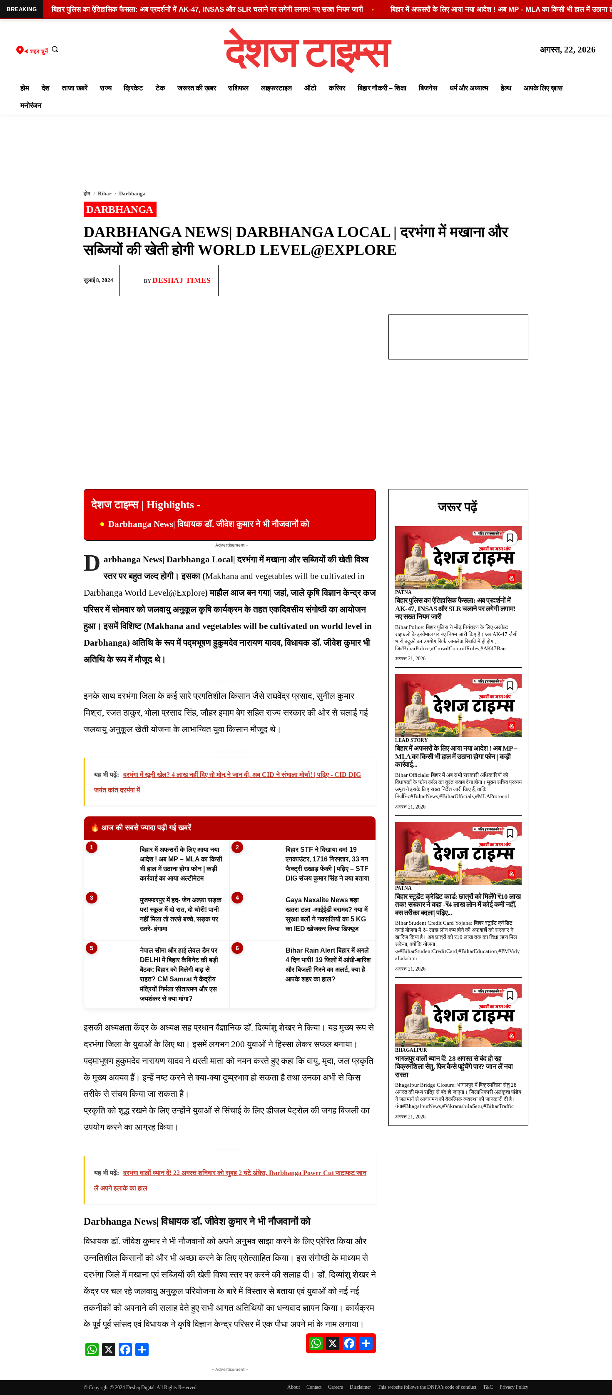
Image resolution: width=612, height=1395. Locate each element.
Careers (335, 1387)
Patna (403, 592)
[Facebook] (461, 280)
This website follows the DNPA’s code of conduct (427, 1387)
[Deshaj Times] (135, 280)
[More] (519, 280)
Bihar (105, 193)
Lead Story (411, 740)
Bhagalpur (411, 1050)
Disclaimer (360, 1387)
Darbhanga (132, 193)
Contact (313, 1387)
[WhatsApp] (481, 280)
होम (87, 193)
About (293, 1387)
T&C (488, 1387)
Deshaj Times (181, 280)
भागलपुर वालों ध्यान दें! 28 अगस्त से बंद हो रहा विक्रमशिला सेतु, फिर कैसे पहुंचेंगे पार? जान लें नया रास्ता (454, 1067)
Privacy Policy (514, 1387)
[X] (500, 280)
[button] (55, 49)
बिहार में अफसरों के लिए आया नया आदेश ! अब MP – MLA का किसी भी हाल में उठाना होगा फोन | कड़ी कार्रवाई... (456, 756)
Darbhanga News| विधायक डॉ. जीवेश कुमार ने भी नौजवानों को (208, 524)
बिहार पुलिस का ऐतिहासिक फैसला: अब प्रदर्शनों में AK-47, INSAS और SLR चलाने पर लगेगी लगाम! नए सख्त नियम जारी (455, 608)
